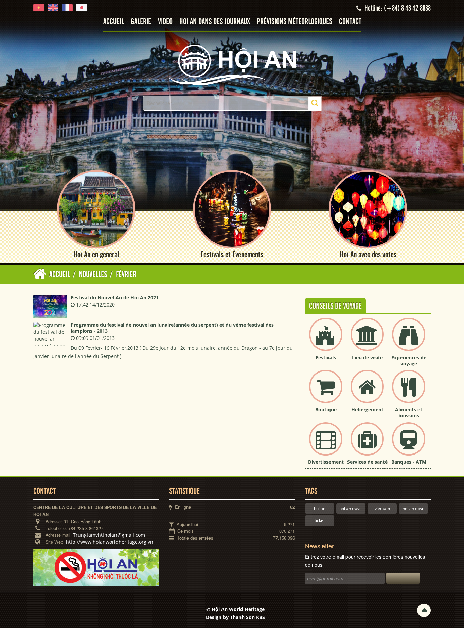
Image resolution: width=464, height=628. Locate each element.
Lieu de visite (367, 357)
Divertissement (326, 462)
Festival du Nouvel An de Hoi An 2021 (115, 297)
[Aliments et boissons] (408, 392)
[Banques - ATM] (408, 444)
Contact (350, 22)
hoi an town (413, 508)
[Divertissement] (326, 444)
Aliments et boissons (408, 412)
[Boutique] (326, 392)
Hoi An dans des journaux (214, 22)
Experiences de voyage (408, 360)
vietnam (382, 508)
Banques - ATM (408, 462)
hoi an (319, 508)
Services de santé (367, 462)
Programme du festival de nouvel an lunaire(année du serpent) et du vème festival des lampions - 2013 (172, 327)
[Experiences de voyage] (408, 340)
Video (165, 22)
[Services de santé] (367, 444)
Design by (235, 617)
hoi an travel (351, 508)
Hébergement (367, 409)
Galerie (141, 22)
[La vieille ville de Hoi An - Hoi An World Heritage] (232, 64)
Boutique (326, 409)
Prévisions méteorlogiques (294, 22)
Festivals (326, 357)
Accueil (113, 22)
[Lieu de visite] (367, 340)
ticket (320, 520)
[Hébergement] (367, 392)
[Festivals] (325, 340)
